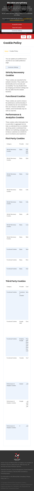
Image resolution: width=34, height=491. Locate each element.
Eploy (17, 488)
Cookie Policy (15, 484)
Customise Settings (17, 30)
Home (6, 51)
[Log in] (29, 37)
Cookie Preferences (6, 484)
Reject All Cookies (17, 27)
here (8, 478)
